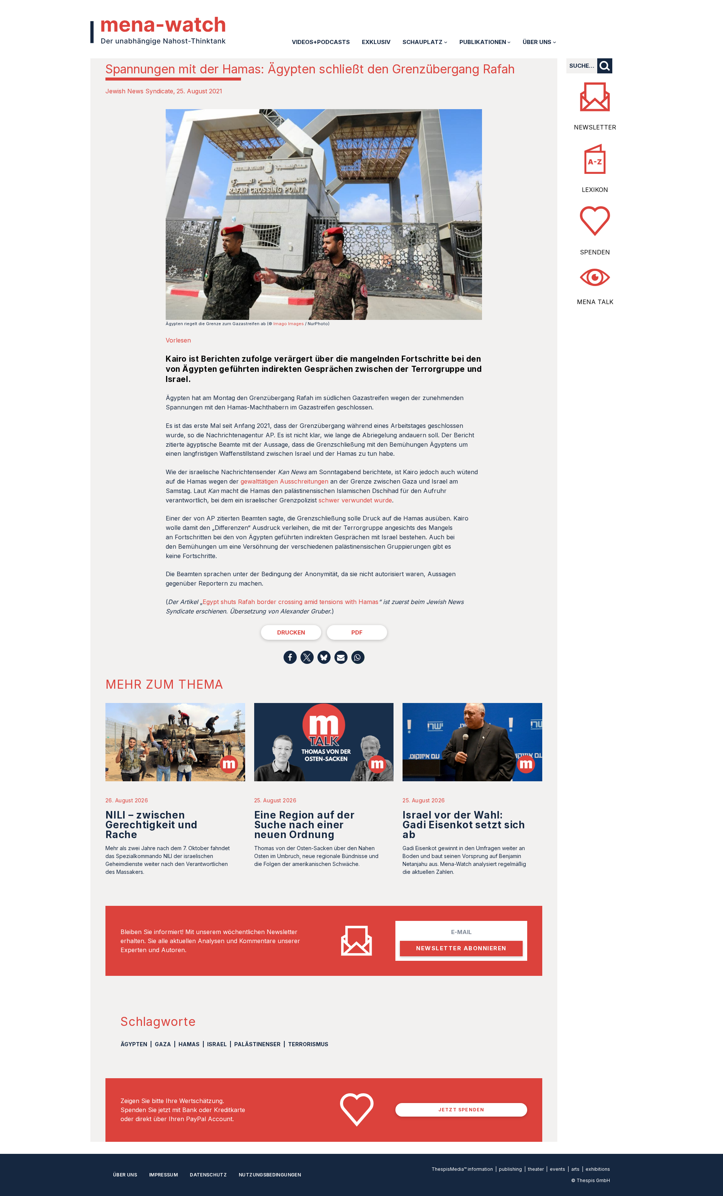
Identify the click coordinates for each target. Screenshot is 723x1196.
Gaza (163, 1044)
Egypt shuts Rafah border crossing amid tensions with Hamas (290, 602)
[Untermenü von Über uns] (554, 42)
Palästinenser (257, 1044)
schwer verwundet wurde (355, 500)
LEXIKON (595, 189)
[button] (290, 657)
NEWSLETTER (595, 127)
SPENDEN (595, 252)
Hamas (189, 1044)
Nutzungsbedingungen (270, 1175)
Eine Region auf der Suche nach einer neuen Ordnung (304, 824)
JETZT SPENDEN (461, 1109)
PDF (357, 632)
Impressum (163, 1175)
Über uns (125, 1175)
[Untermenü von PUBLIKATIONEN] (509, 42)
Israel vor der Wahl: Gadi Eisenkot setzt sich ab (464, 824)
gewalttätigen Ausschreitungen (284, 481)
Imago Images (288, 323)
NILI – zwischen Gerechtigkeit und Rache (151, 824)
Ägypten (133, 1044)
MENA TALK (595, 302)
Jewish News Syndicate (139, 91)
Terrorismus (308, 1044)
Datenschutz (208, 1175)
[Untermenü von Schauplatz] (445, 42)
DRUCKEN (291, 632)
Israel (217, 1044)
